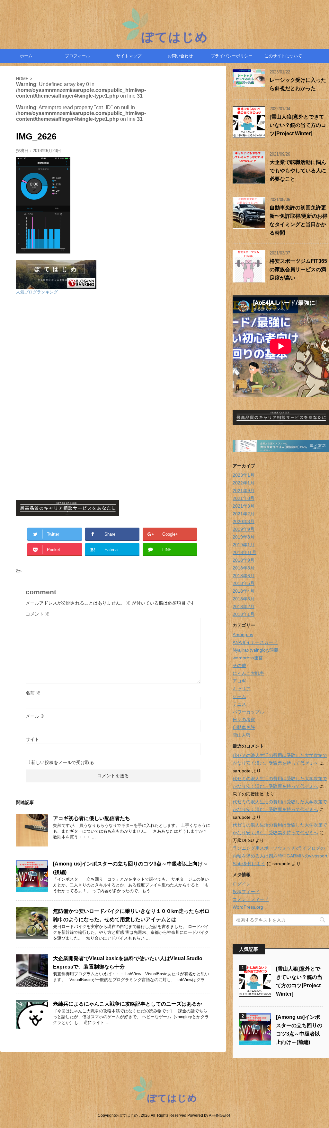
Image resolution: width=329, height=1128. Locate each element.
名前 (33, 692)
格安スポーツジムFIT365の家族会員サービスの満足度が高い (298, 269)
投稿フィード (246, 891)
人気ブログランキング (37, 292)
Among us (243, 634)
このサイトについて (283, 55)
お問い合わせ (180, 55)
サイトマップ (128, 55)
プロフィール (77, 55)
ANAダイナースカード (255, 642)
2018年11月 (244, 552)
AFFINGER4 (219, 1115)
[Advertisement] (113, 346)
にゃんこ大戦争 (248, 673)
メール (35, 716)
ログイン (242, 883)
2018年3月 (243, 598)
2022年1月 (243, 482)
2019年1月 (243, 544)
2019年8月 (243, 537)
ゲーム (239, 696)
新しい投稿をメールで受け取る (62, 762)
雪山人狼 (242, 735)
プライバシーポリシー (232, 55)
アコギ (239, 680)
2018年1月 (243, 614)
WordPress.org (248, 907)
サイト (32, 739)
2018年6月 (243, 575)
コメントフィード (251, 899)
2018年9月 (243, 560)
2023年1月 (243, 475)
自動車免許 (244, 727)
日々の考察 (244, 719)
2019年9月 (243, 529)
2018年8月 (243, 567)
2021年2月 (243, 513)
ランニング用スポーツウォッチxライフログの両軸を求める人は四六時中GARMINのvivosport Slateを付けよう (280, 856)
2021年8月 (243, 498)
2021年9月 (243, 490)
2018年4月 (243, 591)
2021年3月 (243, 506)
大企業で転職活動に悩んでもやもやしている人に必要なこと (298, 170)
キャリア (242, 688)
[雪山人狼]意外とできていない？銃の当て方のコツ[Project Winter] (298, 125)
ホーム (26, 55)
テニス (239, 704)
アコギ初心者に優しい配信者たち (91, 818)
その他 (239, 665)
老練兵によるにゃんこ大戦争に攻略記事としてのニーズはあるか (127, 1004)
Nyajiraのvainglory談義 (256, 650)
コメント (37, 614)
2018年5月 (243, 583)
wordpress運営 (248, 657)
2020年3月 (243, 521)
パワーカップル (248, 711)
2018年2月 (243, 606)
